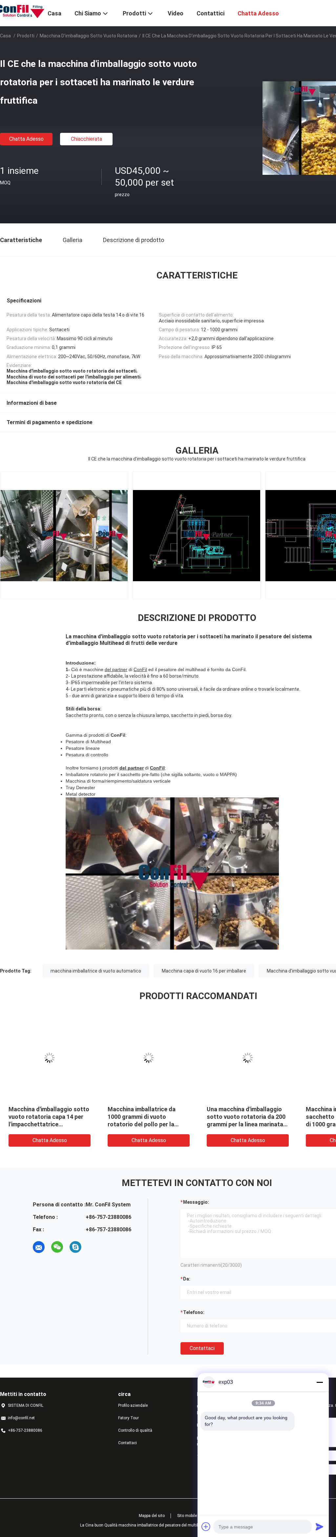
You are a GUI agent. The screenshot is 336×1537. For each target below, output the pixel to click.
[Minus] (320, 1382)
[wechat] (57, 1247)
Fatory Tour (128, 1418)
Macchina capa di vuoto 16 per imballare (204, 970)
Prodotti (25, 35)
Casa (5, 35)
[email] (39, 1247)
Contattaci (202, 1348)
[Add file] (206, 1526)
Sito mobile (187, 1515)
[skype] (75, 1247)
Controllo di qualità (135, 1430)
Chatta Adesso (26, 139)
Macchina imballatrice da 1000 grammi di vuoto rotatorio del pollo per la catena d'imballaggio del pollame (112, 1124)
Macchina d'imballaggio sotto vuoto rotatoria (88, 35)
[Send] (319, 1526)
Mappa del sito (152, 1515)
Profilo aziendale (133, 1405)
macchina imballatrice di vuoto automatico (96, 970)
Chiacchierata (86, 139)
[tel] (94, 1247)
